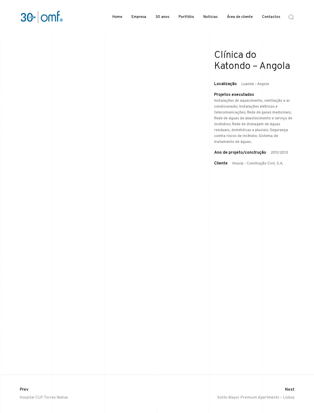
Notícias (210, 17)
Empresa (138, 17)
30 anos (162, 17)
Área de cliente (240, 17)
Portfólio (186, 17)
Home (117, 17)
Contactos (271, 17)
